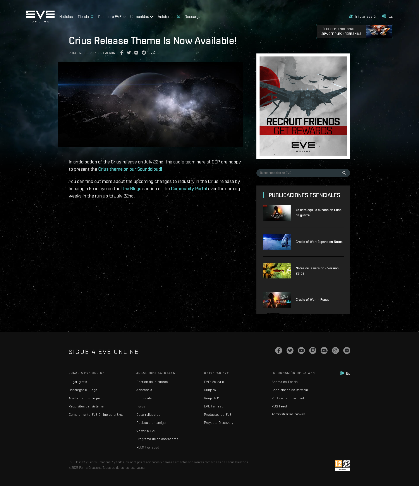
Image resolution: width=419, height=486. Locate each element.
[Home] (40, 21)
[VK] (346, 350)
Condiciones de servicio (290, 390)
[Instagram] (335, 350)
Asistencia (144, 390)
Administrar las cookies (289, 414)
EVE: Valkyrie (214, 382)
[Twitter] (290, 350)
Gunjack (210, 390)
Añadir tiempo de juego (87, 398)
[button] (363, 16)
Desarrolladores (148, 414)
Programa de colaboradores (157, 439)
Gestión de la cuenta (152, 382)
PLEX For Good (147, 447)
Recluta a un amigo (151, 422)
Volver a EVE (146, 431)
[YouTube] (301, 350)
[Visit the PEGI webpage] (342, 465)
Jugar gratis (78, 382)
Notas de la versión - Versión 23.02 (317, 270)
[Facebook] (278, 350)
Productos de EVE (217, 414)
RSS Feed (279, 406)
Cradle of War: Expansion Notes (319, 242)
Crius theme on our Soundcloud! (130, 169)
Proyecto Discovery (219, 422)
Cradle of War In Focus (312, 299)
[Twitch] (312, 350)
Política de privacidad (288, 398)
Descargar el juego (83, 390)
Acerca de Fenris (284, 382)
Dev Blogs (131, 188)
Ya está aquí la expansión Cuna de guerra (319, 212)
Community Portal (189, 188)
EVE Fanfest (213, 406)
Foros (140, 406)
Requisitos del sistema (86, 406)
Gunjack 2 (211, 398)
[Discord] (324, 350)
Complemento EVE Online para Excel (97, 414)
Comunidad (145, 398)
